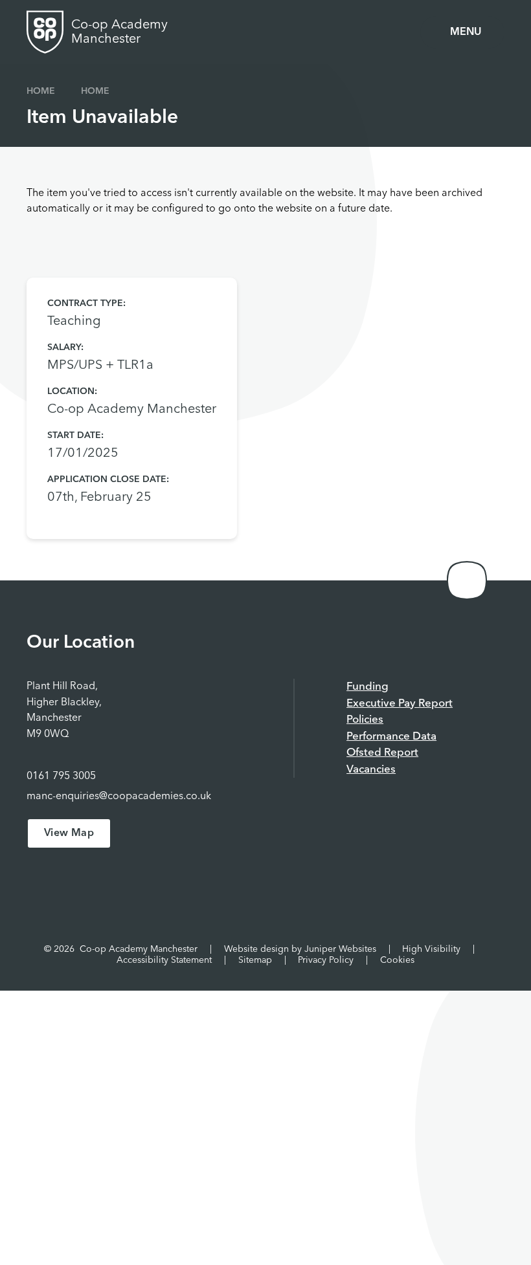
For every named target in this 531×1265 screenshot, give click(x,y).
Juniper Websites (340, 949)
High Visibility (431, 949)
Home (41, 91)
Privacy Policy (326, 960)
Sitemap (255, 960)
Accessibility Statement (164, 960)
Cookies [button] (397, 960)
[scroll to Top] (467, 580)
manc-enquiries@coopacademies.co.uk (119, 796)
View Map (69, 833)
